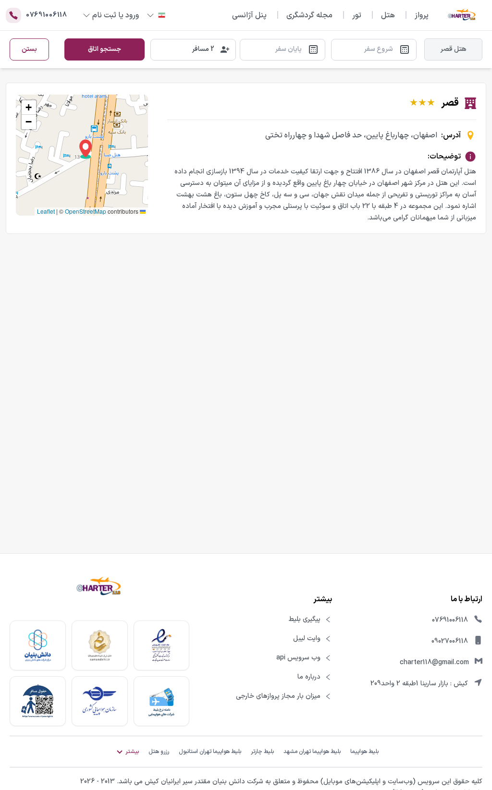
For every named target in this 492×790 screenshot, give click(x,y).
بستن (29, 49)
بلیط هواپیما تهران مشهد (312, 751)
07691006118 (450, 620)
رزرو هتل (158, 751)
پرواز (422, 15)
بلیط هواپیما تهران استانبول (210, 751)
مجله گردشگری (309, 15)
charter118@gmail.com (434, 662)
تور (356, 15)
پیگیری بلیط (304, 619)
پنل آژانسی (249, 15)
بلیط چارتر (262, 751)
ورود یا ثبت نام (115, 15)
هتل (388, 15)
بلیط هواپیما (364, 751)
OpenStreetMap (85, 211)
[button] (85, 149)
